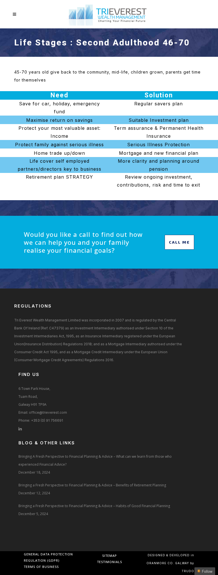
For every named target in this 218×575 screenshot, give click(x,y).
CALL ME (179, 242)
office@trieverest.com (48, 412)
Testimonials (109, 562)
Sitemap (109, 555)
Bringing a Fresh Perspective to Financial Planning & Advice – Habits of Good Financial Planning (94, 505)
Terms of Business (41, 566)
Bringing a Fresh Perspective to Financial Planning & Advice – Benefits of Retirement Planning (92, 485)
